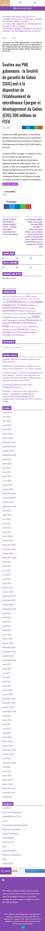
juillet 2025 (7, 464)
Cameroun (37, 299)
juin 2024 (6, 519)
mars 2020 (6, 737)
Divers (5, 821)
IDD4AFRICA (9, 310)
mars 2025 (6, 481)
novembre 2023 (9, 549)
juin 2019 (6, 759)
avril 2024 (6, 528)
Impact (21, 311)
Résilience (13, 327)
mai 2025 (6, 472)
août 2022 (6, 613)
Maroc (25, 317)
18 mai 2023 (6, 128)
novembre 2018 (9, 763)
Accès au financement (10, 296)
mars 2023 (6, 583)
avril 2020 (6, 733)
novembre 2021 (9, 652)
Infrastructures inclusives (10, 314)
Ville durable (23, 332)
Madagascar (15, 317)
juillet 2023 (7, 566)
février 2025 (7, 485)
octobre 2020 (8, 707)
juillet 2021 (7, 669)
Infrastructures (30, 311)
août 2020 (6, 716)
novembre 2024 (9, 498)
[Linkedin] (32, 127)
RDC (35, 323)
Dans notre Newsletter (11, 812)
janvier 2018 (7, 784)
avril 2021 (6, 682)
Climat (4, 302)
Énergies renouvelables (13, 335)
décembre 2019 (9, 750)
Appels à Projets (16, 299)
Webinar (33, 332)
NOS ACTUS (8, 842)
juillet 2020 (7, 720)
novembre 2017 (9, 793)
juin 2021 (6, 673)
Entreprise (30, 305)
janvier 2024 (7, 541)
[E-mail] (40, 127)
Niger (29, 317)
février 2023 (7, 588)
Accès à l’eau (22, 296)
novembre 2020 (9, 703)
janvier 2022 (7, 643)
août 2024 (6, 511)
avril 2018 (6, 771)
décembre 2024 (9, 494)
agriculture (6, 299)
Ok (23, 927)
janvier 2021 (7, 694)
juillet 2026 (7, 412)
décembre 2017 (9, 788)
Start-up (33, 330)
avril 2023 (6, 579)
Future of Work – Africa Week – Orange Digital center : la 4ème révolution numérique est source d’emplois (10, 226)
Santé (14, 330)
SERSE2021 (23, 329)
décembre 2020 (9, 699)
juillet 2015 (7, 797)
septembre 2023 (9, 558)
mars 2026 (6, 429)
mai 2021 (6, 677)
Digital (39, 301)
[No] (42, 921)
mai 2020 (6, 729)
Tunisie (14, 332)
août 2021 (6, 664)
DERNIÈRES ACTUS (11, 817)
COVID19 (13, 302)
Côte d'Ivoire (27, 302)
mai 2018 (6, 767)
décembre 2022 (9, 596)
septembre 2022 (9, 609)
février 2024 (7, 536)
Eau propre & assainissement (14, 825)
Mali (21, 317)
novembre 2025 (9, 447)
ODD (4, 195)
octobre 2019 (8, 754)
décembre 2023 (9, 545)
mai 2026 (6, 421)
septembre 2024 (9, 506)
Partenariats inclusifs (16, 320)
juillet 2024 (7, 515)
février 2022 (7, 639)
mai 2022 (6, 626)
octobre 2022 (8, 605)
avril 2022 (6, 630)
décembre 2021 (9, 647)
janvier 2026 (7, 438)
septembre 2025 (9, 455)
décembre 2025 (9, 442)
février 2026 (7, 434)
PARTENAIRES (9, 851)
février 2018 (7, 780)
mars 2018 (6, 776)
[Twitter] (28, 127)
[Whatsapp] (36, 127)
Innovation (23, 314)
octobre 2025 (8, 451)
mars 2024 (6, 532)
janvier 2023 (7, 592)
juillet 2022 (7, 617)
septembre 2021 (9, 660)
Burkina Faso (27, 299)
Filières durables (28, 308)
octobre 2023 (8, 553)
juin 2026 (6, 417)
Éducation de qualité (11, 829)
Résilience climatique (22, 327)
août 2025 (6, 459)
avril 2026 (6, 425)
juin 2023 (6, 571)
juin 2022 (6, 622)
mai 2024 (6, 524)
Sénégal (6, 332)
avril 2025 (6, 476)
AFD (29, 296)
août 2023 (6, 562)
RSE (5, 326)
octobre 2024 (8, 502)
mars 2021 (6, 686)
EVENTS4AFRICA (12, 307)
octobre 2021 (8, 656)
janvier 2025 (7, 489)
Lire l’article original (10, 184)
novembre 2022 (9, 600)
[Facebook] (24, 127)
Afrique (34, 296)
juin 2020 (6, 724)
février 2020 (7, 741)
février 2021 (7, 690)
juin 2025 (6, 468)
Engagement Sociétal (13, 305)
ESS (36, 305)
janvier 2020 (7, 746)
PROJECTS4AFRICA (22, 323)
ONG (4, 320)
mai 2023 (6, 575)
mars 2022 (6, 635)
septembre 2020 (9, 712)
